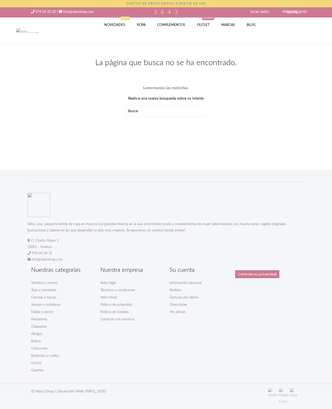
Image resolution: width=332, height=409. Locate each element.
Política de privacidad (116, 305)
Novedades (116, 22)
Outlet (205, 22)
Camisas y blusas (43, 297)
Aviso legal (108, 283)
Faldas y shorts (42, 312)
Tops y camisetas (43, 290)
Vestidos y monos (44, 283)
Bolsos (36, 341)
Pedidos (175, 290)
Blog (251, 25)
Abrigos (36, 334)
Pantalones (39, 319)
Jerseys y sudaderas (46, 305)
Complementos (171, 25)
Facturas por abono (184, 297)
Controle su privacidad (257, 274)
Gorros (36, 363)
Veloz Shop (108, 297)
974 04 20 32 (45, 12)
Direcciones (178, 305)
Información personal (185, 283)
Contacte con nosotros (117, 319)
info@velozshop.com (78, 12)
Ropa (141, 25)
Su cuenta (182, 270)
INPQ (90, 391)
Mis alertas (178, 312)
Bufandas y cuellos (45, 356)
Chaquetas (39, 326)
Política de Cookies (114, 312)
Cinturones (39, 348)
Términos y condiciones (117, 290)
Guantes (37, 370)
